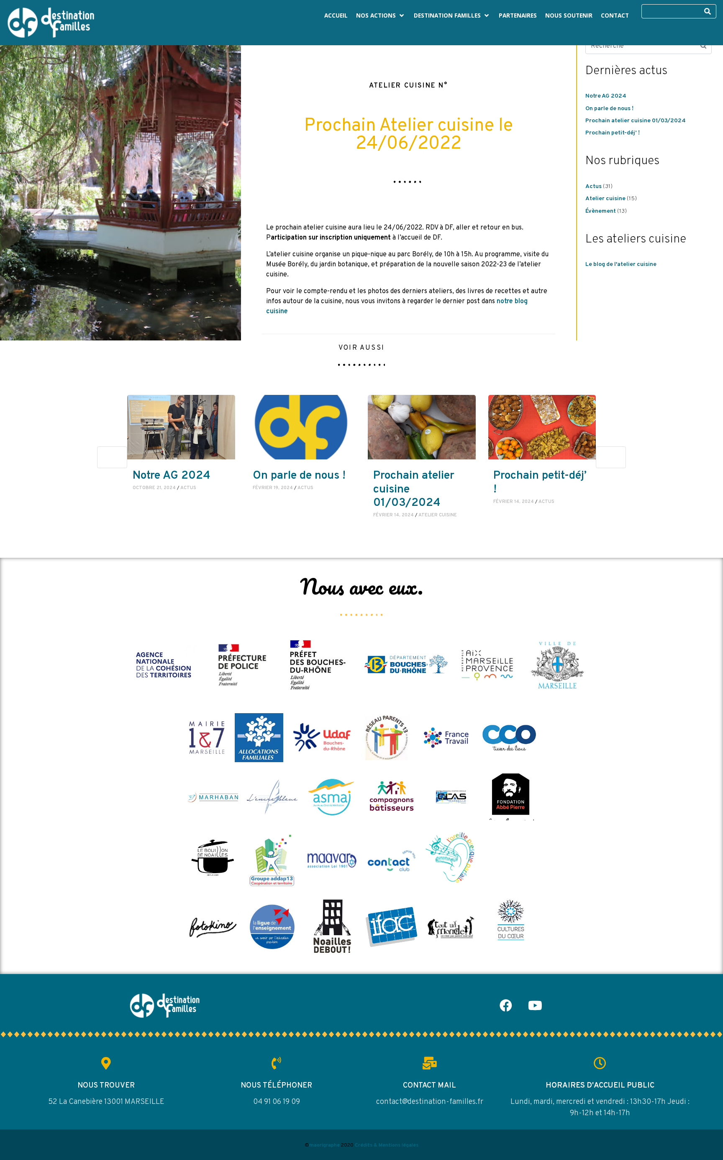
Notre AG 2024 (605, 96)
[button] (381, 15)
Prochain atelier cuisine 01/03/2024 (635, 120)
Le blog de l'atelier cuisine (620, 264)
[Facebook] (506, 1005)
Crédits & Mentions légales (386, 1145)
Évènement (600, 211)
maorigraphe (324, 1145)
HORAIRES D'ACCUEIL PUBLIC (600, 1085)
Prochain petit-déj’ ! (612, 133)
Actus (593, 186)
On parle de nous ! (609, 108)
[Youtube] (535, 1005)
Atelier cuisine (605, 198)
